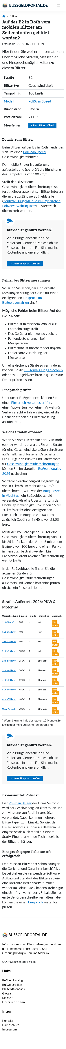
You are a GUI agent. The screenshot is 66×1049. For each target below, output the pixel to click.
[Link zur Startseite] (3, 16)
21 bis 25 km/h (9, 651)
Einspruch (35, 902)
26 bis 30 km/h (9, 661)
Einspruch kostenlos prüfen (31, 403)
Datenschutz (10, 1025)
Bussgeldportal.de (28, 5)
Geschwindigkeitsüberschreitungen (33, 464)
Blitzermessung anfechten (43, 370)
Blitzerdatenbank (13, 989)
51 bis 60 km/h (9, 689)
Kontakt (7, 1020)
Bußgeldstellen (12, 984)
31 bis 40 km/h (9, 670)
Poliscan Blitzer (20, 803)
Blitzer (14, 16)
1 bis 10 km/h (8, 622)
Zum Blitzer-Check (43, 125)
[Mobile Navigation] (60, 5)
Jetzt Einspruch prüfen (26, 263)
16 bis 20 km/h (9, 641)
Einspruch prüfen (13, 1002)
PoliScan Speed (39, 101)
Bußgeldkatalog (12, 980)
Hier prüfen (55, 624)
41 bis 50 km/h (9, 680)
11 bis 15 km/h (9, 632)
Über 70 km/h (9, 709)
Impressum (9, 1029)
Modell (9, 101)
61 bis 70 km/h (9, 699)
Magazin (7, 997)
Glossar (7, 993)
